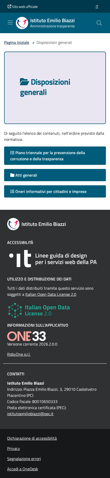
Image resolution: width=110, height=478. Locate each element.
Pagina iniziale (16, 42)
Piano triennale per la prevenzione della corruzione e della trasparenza (47, 156)
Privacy (13, 448)
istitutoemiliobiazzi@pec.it (30, 414)
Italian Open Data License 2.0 (50, 294)
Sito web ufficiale (24, 6)
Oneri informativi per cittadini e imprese (50, 191)
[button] (97, 6)
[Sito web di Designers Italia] (55, 259)
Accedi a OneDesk (22, 469)
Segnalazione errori (24, 459)
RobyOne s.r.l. (18, 354)
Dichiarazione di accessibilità (32, 438)
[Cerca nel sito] (99, 23)
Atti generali (25, 175)
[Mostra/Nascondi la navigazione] (10, 22)
